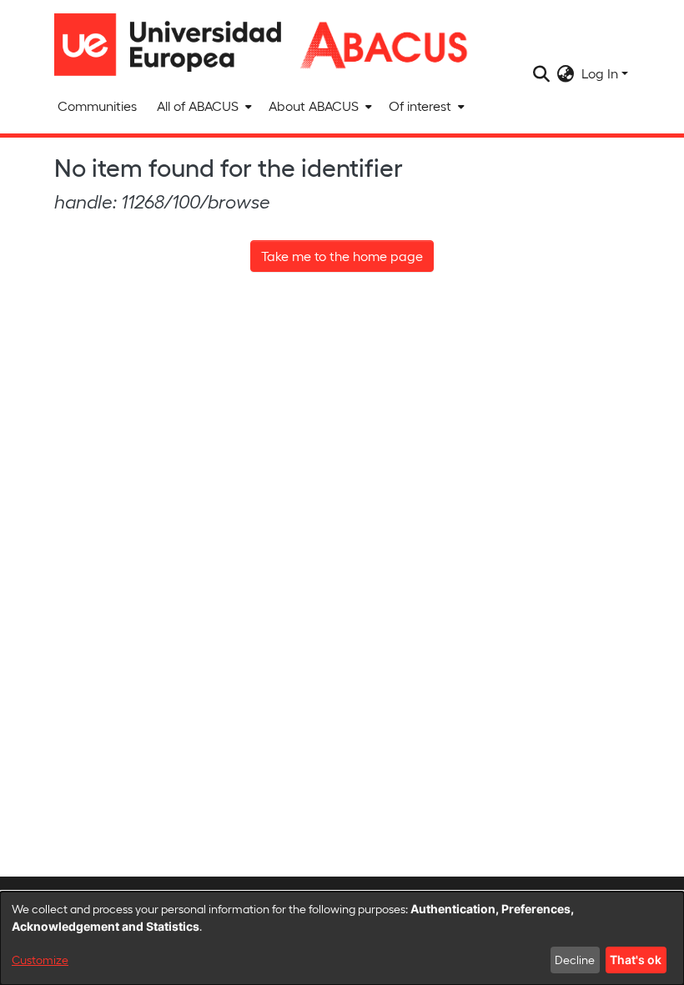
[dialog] (342, 938)
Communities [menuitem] (97, 105)
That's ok (635, 959)
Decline (575, 959)
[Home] (175, 44)
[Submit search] (541, 73)
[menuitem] (202, 106)
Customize (40, 959)
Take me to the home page (342, 256)
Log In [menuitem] (599, 73)
